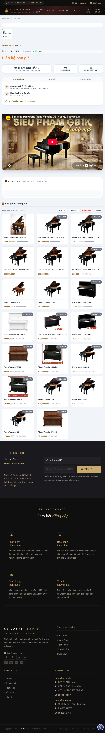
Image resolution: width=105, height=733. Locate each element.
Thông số (28, 182)
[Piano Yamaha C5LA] (52, 289)
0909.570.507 (64, 695)
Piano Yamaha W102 (12, 367)
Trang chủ (7, 18)
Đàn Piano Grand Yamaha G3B (51, 237)
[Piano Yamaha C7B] (52, 386)
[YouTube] (18, 657)
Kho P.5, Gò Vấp (65, 708)
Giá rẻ (98, 210)
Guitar (17, 18)
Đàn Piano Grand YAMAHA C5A (17, 270)
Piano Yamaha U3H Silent (83, 335)
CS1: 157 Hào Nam (67, 682)
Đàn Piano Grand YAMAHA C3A (85, 270)
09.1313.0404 (64, 713)
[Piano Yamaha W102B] (52, 419)
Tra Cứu (91, 469)
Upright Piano (62, 640)
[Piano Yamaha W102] (18, 354)
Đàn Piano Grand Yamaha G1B (85, 237)
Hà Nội (31, 3)
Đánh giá (42, 182)
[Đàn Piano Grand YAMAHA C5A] (18, 257)
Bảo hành (10, 692)
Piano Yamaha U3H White (15, 335)
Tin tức (9, 679)
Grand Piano (62, 635)
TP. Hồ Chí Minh (19, 79)
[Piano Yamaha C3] (18, 419)
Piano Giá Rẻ (62, 649)
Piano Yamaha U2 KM (81, 302)
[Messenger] (12, 657)
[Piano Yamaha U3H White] (18, 321)
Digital (77, 11)
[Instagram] (25, 657)
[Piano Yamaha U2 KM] (87, 289)
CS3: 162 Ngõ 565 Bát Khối (70, 690)
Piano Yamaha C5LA (47, 302)
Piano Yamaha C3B (80, 367)
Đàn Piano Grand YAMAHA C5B (51, 270)
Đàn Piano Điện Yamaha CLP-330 (52, 335)
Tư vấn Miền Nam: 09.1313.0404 (21, 101)
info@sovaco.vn (14, 653)
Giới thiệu (14, 182)
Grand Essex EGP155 (13, 302)
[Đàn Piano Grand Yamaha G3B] (52, 224)
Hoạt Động (98, 10)
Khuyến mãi (11, 683)
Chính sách (86, 79)
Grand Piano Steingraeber (15, 237)
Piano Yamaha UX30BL (48, 367)
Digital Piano (62, 645)
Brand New (61, 654)
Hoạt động (10, 688)
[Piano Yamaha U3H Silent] (87, 321)
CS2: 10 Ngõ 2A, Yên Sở (69, 686)
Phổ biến (74, 210)
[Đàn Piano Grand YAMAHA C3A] (87, 257)
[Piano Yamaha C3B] (87, 354)
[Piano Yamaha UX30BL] (52, 354)
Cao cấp (62, 210)
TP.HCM (39, 3)
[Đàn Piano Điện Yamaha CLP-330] (52, 321)
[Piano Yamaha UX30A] (18, 386)
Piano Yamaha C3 (11, 432)
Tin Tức (88, 10)
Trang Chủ (39, 10)
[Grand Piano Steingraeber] (18, 224)
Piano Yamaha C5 (79, 400)
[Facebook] (6, 657)
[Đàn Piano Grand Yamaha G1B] (87, 224)
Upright (63, 11)
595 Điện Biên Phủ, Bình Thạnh (72, 704)
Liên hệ (9, 697)
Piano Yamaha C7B (46, 400)
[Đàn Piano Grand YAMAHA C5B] (52, 257)
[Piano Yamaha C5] (87, 386)
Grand (51, 11)
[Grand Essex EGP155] (18, 289)
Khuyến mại (86, 210)
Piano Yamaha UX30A (13, 400)
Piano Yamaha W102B (47, 432)
